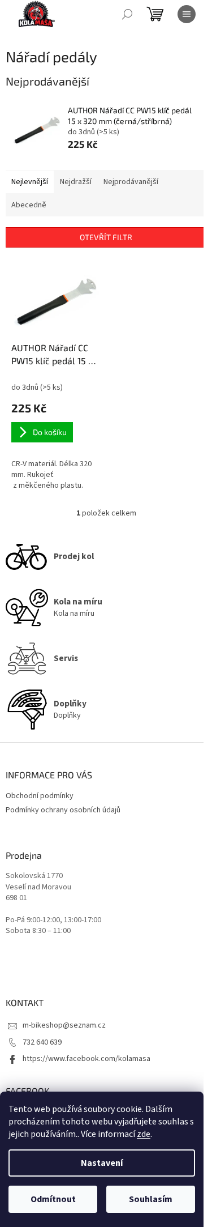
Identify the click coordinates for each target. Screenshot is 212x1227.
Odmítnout (53, 1199)
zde (143, 1134)
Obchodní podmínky (39, 796)
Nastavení (102, 1163)
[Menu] (186, 14)
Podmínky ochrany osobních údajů (63, 810)
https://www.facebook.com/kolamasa (86, 1058)
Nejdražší (76, 182)
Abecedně (28, 205)
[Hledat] (127, 14)
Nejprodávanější (130, 182)
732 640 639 (42, 1042)
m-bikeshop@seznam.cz (64, 1025)
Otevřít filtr (106, 237)
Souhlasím (150, 1199)
